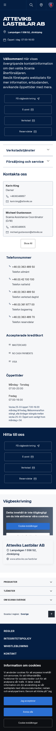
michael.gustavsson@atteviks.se (26, 232)
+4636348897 (18, 196)
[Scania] (51, 5)
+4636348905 (18, 227)
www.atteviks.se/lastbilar (23, 559)
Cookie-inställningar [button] (27, 526)
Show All (28, 243)
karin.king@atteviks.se (21, 201)
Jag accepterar (28, 701)
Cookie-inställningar (27, 723)
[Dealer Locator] (41, 5)
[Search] (31, 5)
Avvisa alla (28, 712)
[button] (28, 582)
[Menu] (4, 5)
